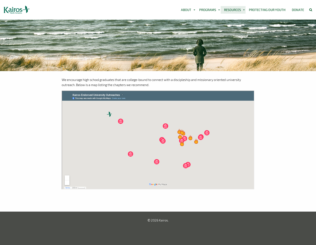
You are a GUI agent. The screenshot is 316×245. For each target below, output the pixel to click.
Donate (298, 10)
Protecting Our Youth (267, 10)
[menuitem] (187, 10)
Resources (232, 10)
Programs (207, 10)
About (186, 10)
